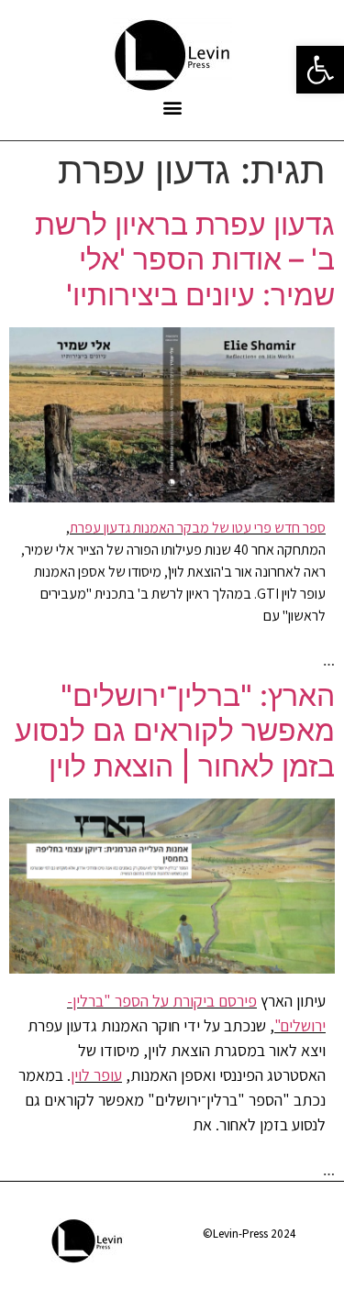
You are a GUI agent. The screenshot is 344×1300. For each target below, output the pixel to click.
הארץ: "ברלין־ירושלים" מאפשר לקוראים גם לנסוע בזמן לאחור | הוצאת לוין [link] (175, 731)
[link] (320, 70)
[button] (172, 107)
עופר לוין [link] (96, 1074)
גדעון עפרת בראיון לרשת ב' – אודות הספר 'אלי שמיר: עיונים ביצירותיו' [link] (185, 259)
